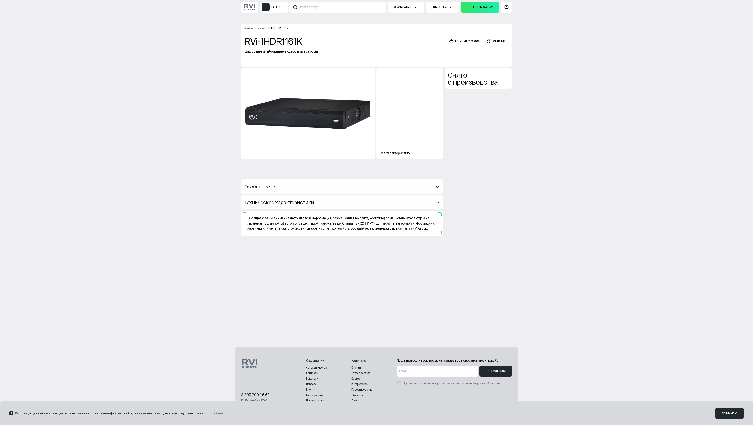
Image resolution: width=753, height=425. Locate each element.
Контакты (312, 373)
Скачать (356, 367)
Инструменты (359, 384)
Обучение (357, 395)
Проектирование (361, 389)
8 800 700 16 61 (255, 394)
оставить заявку (480, 7)
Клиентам (440, 7)
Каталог (262, 28)
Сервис (355, 378)
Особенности (260, 186)
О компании (403, 7)
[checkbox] (399, 383)
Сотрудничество (316, 367)
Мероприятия (314, 395)
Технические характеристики (279, 202)
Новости (311, 384)
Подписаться (496, 371)
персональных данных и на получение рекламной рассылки (467, 383)
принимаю (729, 413)
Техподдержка (360, 373)
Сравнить (500, 40)
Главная (248, 28)
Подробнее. (215, 413)
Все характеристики (395, 153)
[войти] (506, 7)
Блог (309, 389)
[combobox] (337, 7)
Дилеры (356, 400)
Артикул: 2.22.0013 (468, 40)
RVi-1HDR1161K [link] (279, 28)
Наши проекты (315, 400)
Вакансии (312, 378)
